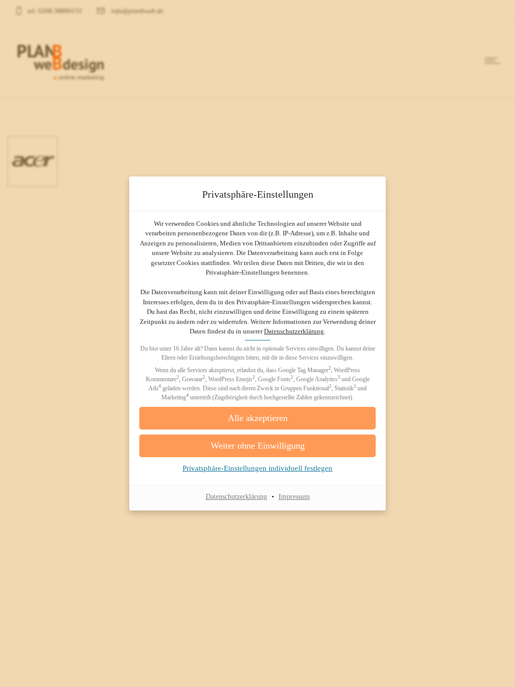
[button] (257, 418)
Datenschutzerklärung (294, 331)
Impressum (294, 496)
